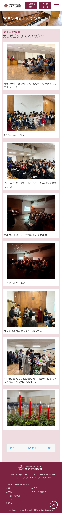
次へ (50, 447)
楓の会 (34, 488)
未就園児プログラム (31, 5)
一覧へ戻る (31, 447)
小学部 (9, 499)
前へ (12, 447)
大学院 (9, 492)
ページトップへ (54, 505)
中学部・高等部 (13, 495)
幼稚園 (9, 503)
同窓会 (34, 484)
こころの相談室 (38, 492)
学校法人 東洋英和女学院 (17, 484)
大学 (8, 488)
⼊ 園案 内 (45, 5)
